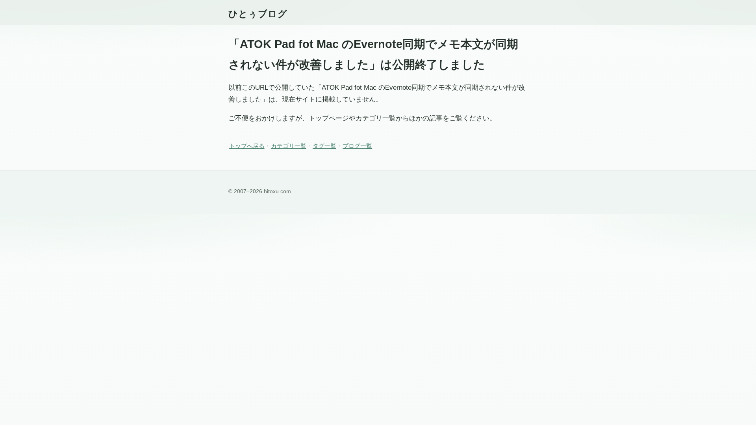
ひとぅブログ (257, 14)
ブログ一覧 (357, 145)
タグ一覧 (324, 145)
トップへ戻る (247, 145)
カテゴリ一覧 (288, 145)
